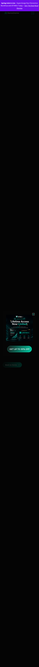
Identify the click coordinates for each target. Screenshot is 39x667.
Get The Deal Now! (31, 6)
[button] (33, 314)
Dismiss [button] (19, 8)
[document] (19, 333)
